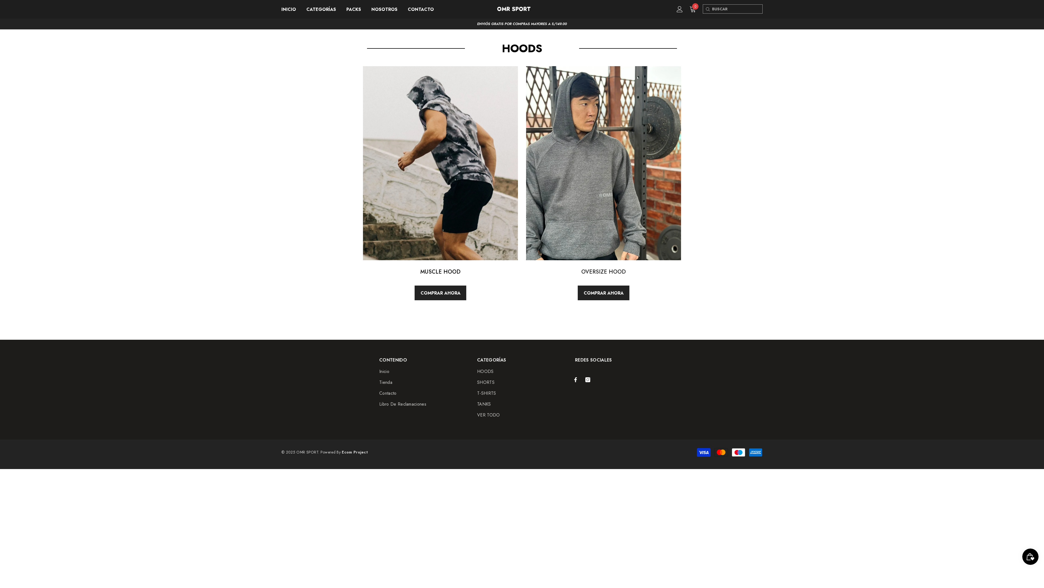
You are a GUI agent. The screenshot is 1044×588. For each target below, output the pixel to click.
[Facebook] (575, 380)
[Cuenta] (680, 9)
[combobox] (737, 9)
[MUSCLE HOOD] (440, 163)
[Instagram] (588, 380)
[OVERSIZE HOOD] (603, 163)
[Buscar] (707, 9)
